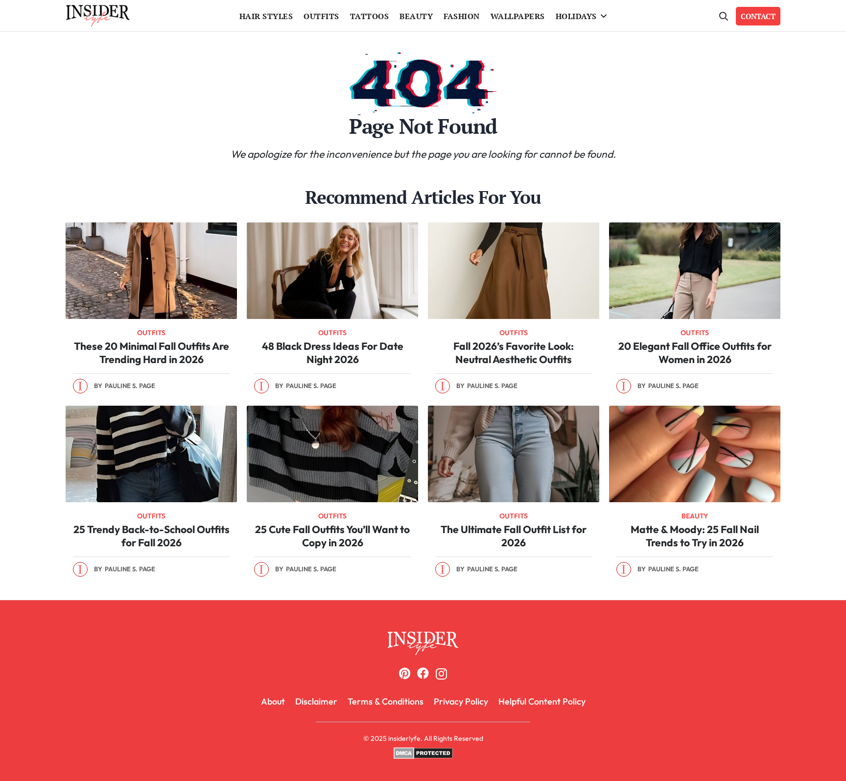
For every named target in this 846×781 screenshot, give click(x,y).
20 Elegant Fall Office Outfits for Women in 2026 (695, 353)
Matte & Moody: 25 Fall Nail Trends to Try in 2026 (695, 536)
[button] (604, 16)
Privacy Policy (461, 701)
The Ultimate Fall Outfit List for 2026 (514, 536)
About (273, 701)
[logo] (98, 16)
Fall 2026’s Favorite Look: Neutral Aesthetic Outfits (513, 353)
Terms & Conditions (385, 701)
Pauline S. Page (130, 386)
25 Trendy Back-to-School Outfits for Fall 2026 (151, 536)
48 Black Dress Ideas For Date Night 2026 (332, 353)
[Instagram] (441, 673)
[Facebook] (423, 673)
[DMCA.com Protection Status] (423, 756)
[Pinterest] (404, 673)
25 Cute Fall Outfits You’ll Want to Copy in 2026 (332, 536)
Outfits (151, 332)
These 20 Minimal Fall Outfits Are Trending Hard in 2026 (151, 353)
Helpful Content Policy (542, 701)
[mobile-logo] (423, 643)
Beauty (695, 516)
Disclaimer (316, 701)
